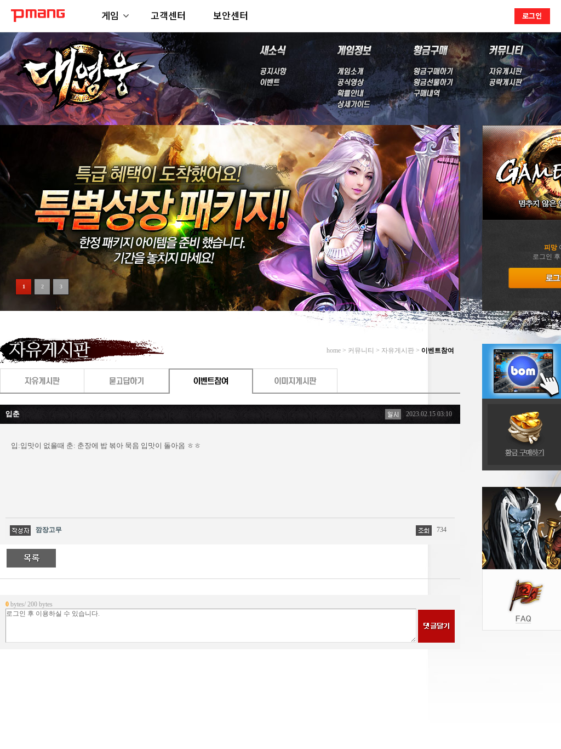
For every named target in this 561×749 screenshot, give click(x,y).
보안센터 (230, 15)
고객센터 (168, 15)
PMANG (38, 15)
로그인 (532, 15)
